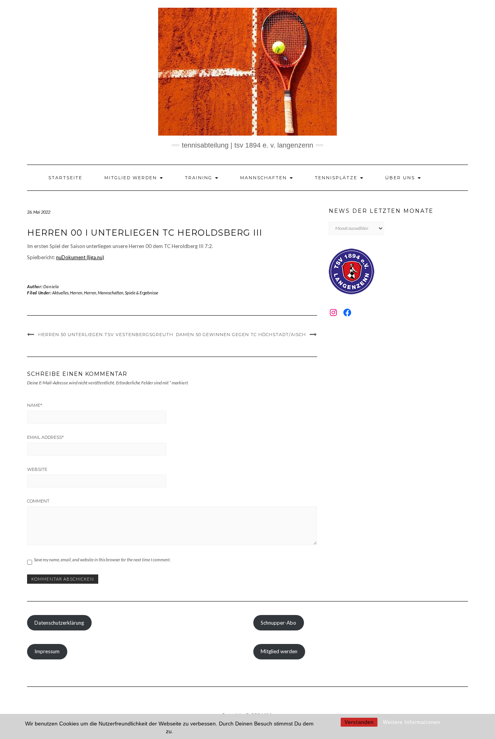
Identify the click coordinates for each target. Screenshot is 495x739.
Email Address (45, 437)
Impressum (47, 651)
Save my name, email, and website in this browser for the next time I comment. (102, 559)
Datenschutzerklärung (59, 623)
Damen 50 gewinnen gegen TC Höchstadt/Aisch (241, 334)
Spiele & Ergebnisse (141, 292)
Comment (38, 501)
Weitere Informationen (411, 722)
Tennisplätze (337, 177)
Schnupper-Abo (278, 623)
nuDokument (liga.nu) (80, 257)
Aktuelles (60, 292)
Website (37, 469)
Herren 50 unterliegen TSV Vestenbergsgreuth (105, 334)
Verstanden (359, 722)
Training (199, 177)
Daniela (51, 286)
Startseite (65, 177)
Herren (76, 292)
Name (34, 405)
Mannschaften (264, 177)
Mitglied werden (131, 177)
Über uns (401, 177)
